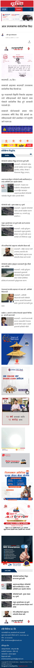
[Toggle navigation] (31, 9)
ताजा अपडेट (8, 571)
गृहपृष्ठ (4, 9)
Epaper (18, 9)
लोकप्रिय (7, 155)
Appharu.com (23, 666)
